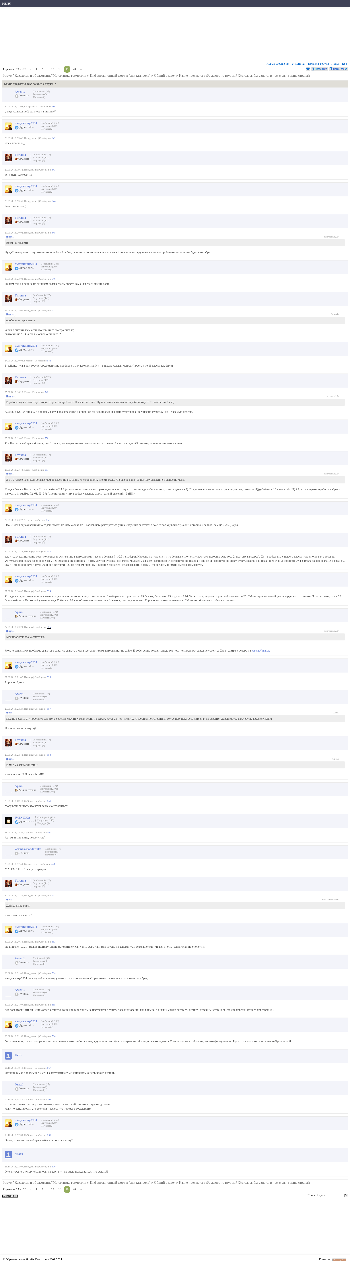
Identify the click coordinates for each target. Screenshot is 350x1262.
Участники (299, 63)
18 (59, 69)
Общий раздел (164, 75)
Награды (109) (47, 617)
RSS (344, 63)
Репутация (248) (45, 820)
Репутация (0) (52, 851)
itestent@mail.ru (261, 650)
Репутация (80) (40, 94)
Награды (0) (39, 97)
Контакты (325, 1259)
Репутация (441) (41, 157)
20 (74, 69)
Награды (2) (47, 128)
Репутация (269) (49, 126)
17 (52, 69)
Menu (6, 3)
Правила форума (318, 63)
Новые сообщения (278, 63)
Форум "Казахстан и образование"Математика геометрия (44, 75)
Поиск (335, 63)
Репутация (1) (40, 1087)
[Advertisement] (112, 35)
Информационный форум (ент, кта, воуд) (120, 75)
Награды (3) (39, 160)
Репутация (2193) (49, 614)
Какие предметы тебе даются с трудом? (208, 75)
